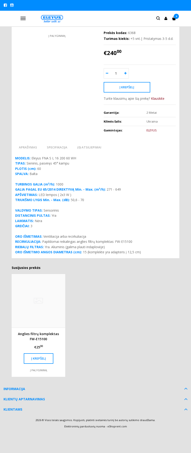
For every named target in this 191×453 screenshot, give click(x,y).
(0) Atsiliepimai (89, 147)
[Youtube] (12, 5)
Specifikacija (57, 147)
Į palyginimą (56, 36)
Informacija (14, 389)
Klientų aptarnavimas (24, 399)
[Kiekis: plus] (125, 73)
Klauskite (157, 98)
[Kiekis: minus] (107, 73)
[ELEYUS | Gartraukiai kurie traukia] (52, 18)
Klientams (12, 409)
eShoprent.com (117, 426)
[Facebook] (5, 5)
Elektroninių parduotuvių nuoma (84, 426)
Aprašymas (28, 147)
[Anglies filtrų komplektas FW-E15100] (38, 301)
